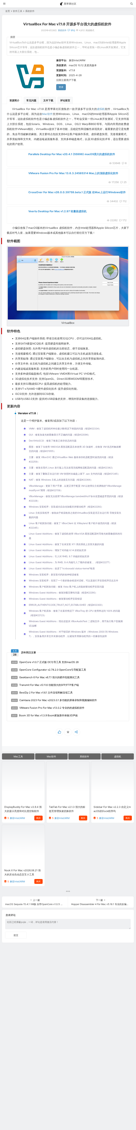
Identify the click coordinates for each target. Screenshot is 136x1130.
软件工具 (17, 11)
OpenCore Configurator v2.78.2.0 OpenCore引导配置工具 (49, 669)
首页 (7, 11)
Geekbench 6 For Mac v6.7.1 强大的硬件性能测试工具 (46, 677)
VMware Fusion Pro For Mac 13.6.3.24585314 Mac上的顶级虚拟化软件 (73, 173)
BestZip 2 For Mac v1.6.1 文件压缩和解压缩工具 (42, 692)
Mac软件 (47, 114)
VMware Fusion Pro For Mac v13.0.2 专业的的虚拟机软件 (48, 707)
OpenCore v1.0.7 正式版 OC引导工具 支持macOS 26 (45, 662)
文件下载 (48, 100)
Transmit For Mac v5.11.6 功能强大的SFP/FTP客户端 (45, 685)
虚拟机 (101, 109)
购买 (38, 818)
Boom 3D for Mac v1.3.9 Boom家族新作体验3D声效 (45, 715)
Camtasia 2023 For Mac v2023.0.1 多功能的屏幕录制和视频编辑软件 (54, 700)
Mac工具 (18, 756)
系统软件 (29, 11)
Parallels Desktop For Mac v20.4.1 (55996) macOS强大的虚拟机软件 (71, 154)
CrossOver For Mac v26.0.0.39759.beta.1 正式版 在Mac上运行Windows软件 (77, 192)
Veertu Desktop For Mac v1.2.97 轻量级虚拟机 (57, 211)
